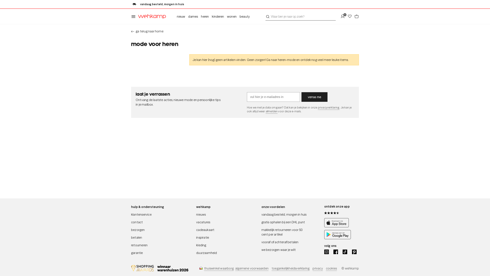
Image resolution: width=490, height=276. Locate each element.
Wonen (232, 16)
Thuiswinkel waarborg (219, 268)
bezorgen (138, 230)
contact (137, 222)
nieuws (201, 214)
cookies (331, 268)
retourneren (139, 245)
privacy (318, 268)
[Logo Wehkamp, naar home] (151, 16)
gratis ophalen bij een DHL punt (283, 222)
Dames (193, 16)
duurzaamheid (206, 253)
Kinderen (218, 16)
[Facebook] (335, 252)
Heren (205, 16)
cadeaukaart (205, 230)
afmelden (272, 111)
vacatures (203, 222)
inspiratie (202, 237)
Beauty (245, 16)
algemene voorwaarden (252, 268)
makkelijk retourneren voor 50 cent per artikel (282, 232)
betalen (136, 237)
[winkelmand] (356, 16)
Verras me (314, 97)
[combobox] (300, 16)
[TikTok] (345, 252)
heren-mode (287, 60)
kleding (201, 245)
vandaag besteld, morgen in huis (284, 214)
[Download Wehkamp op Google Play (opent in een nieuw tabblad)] (337, 238)
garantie (137, 253)
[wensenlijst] (350, 16)
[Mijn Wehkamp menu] (343, 16)
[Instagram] (326, 252)
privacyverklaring (329, 107)
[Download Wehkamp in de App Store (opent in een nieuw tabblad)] (337, 226)
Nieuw (181, 16)
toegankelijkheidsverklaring (291, 268)
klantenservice (141, 214)
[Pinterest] (354, 252)
